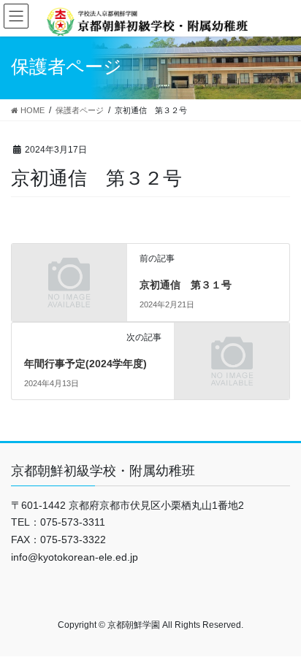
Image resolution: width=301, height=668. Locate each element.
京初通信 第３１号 (186, 285)
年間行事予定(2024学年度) (85, 363)
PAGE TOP (279, 635)
